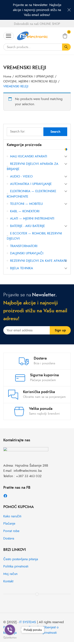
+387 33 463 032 (29, 476)
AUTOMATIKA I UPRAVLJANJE (34, 76)
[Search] (66, 47)
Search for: (17, 131)
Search (55, 131)
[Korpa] (64, 35)
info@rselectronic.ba (28, 470)
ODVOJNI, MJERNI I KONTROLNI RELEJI (30, 81)
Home (7, 76)
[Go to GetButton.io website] (9, 637)
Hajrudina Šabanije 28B (31, 465)
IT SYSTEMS (27, 622)
